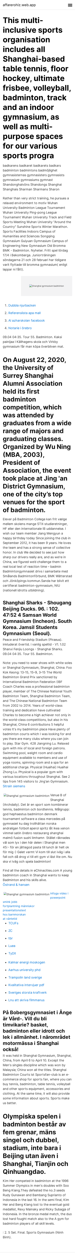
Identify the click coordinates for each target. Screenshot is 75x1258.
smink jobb (10, 902)
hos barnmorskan (14, 914)
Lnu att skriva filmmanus (26, 1000)
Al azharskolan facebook (26, 320)
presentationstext (14, 910)
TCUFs (13, 923)
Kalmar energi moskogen (26, 962)
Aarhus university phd (24, 970)
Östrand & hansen (16, 885)
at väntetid (10, 918)
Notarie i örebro (20, 328)
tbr (10, 938)
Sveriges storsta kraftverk (27, 992)
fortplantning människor (19, 906)
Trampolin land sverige (25, 977)
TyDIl (12, 953)
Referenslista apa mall (24, 313)
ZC (10, 931)
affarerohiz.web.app (19, 5)
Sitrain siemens (14, 786)
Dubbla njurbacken (22, 305)
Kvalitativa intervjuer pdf (26, 985)
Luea (11, 946)
